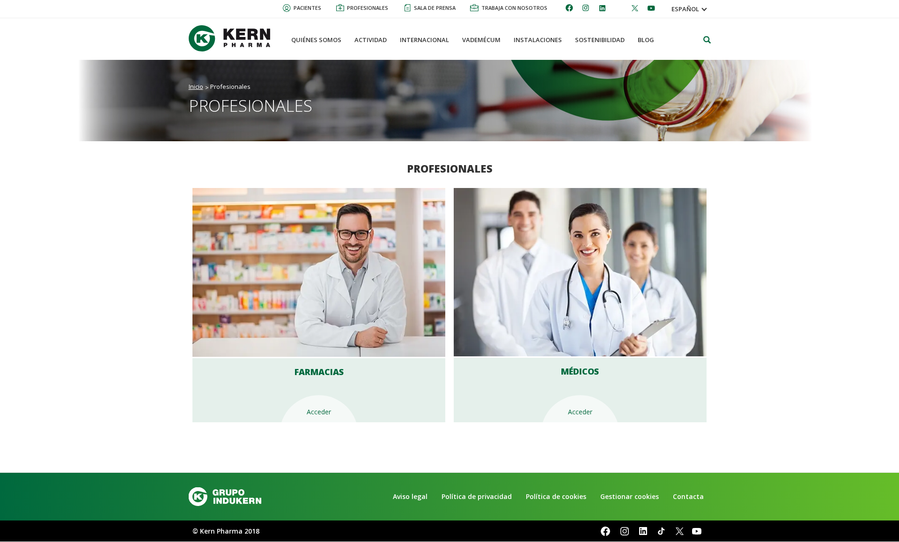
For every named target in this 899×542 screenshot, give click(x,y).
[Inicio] (233, 38)
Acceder (319, 411)
